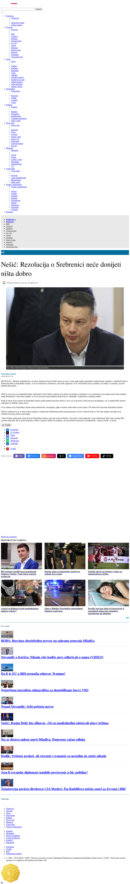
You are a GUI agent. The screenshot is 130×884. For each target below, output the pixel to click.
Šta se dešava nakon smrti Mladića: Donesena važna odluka (43, 739)
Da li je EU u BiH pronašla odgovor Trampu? (33, 673)
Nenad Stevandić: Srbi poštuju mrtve (27, 706)
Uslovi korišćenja (13, 838)
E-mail (13, 449)
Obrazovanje (11, 231)
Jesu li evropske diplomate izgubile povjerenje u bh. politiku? (44, 772)
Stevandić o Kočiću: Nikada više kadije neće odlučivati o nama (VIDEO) (52, 657)
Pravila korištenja (13, 836)
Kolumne (10, 245)
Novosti (9, 27)
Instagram (50, 456)
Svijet (8, 235)
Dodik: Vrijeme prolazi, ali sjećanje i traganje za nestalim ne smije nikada (53, 756)
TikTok (108, 456)
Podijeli (7, 425)
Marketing (10, 833)
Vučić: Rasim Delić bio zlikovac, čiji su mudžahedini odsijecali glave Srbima (55, 723)
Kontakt (9, 831)
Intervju (9, 242)
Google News (77, 456)
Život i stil (10, 123)
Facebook (14, 430)
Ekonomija (10, 89)
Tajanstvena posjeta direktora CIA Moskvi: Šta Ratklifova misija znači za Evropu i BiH (63, 789)
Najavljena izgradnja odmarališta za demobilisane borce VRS (44, 690)
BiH (8, 224)
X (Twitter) (14, 432)
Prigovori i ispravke (9, 537)
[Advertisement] (65, 480)
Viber (12, 435)
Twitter (9, 849)
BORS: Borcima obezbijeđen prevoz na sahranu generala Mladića (48, 641)
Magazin (9, 148)
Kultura (9, 105)
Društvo (9, 229)
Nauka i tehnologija (14, 184)
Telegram (14, 438)
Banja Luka (10, 240)
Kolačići (9, 840)
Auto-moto (10, 169)
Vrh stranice (8, 804)
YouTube (94, 456)
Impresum (10, 842)
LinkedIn (14, 443)
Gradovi (9, 226)
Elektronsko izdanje (14, 854)
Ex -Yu (9, 233)
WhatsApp (14, 441)
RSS (8, 851)
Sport (8, 59)
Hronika (9, 238)
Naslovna (10, 16)
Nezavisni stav (12, 247)
